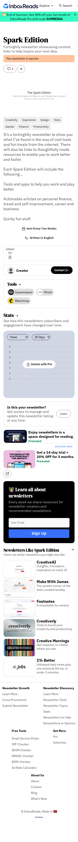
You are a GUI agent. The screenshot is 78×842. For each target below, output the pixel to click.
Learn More (10, 694)
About (35, 781)
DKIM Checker (21, 750)
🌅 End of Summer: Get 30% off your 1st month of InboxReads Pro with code (36, 17)
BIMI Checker (21, 762)
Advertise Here (64, 446)
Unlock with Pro (41, 364)
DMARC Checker (23, 756)
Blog (34, 793)
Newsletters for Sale (57, 717)
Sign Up (39, 533)
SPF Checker (20, 744)
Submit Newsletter (15, 706)
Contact (59, 270)
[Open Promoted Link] (7, 474)
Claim (63, 414)
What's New (39, 798)
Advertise (59, 742)
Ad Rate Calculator (24, 767)
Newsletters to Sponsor (59, 723)
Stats (46, 711)
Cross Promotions (14, 700)
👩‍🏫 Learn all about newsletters (27, 492)
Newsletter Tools (55, 700)
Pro (55, 737)
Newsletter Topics (55, 706)
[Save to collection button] (21, 69)
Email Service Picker (25, 738)
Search (67, 5)
